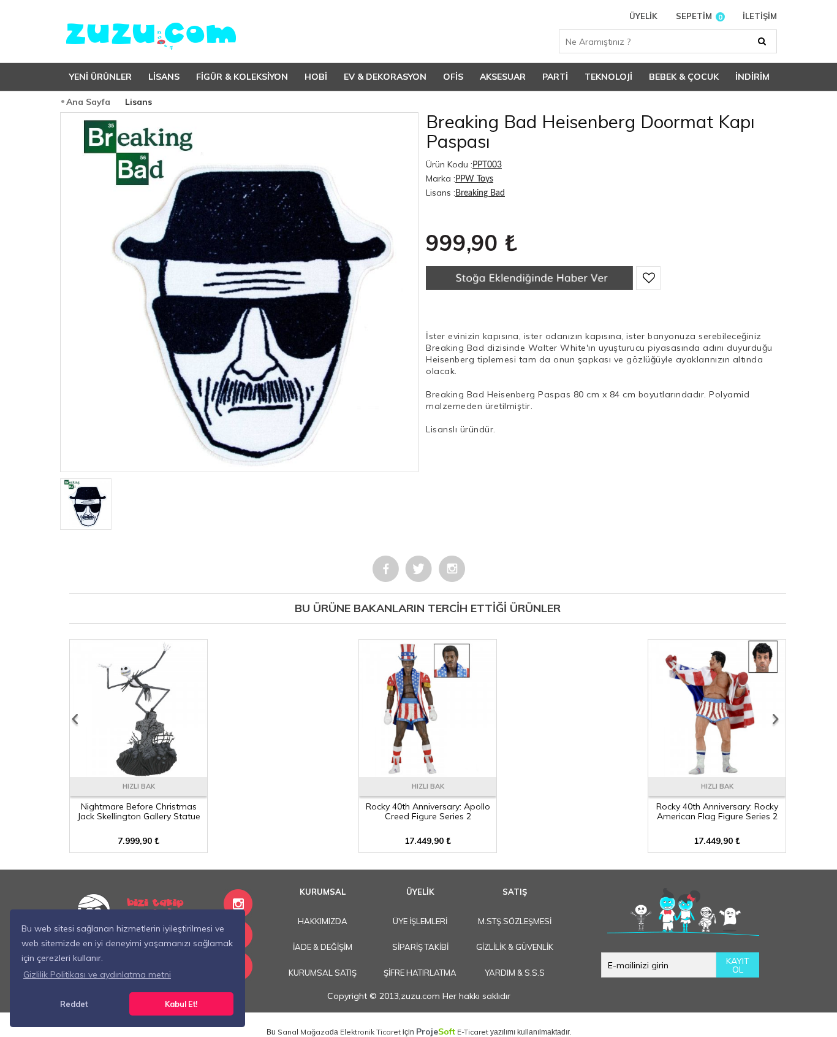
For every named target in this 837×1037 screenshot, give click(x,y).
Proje (435, 1031)
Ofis (453, 76)
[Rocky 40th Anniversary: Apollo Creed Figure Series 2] (427, 772)
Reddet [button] (74, 1004)
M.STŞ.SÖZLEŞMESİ (514, 921)
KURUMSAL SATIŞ (323, 973)
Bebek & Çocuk (684, 76)
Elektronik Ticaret (370, 1031)
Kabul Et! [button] (181, 1004)
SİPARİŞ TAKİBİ (420, 947)
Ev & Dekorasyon (385, 76)
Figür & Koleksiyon (242, 76)
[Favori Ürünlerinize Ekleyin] (648, 278)
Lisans (164, 76)
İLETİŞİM (760, 16)
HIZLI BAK (139, 786)
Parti (555, 76)
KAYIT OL (737, 965)
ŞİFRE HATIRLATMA (420, 973)
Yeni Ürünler (100, 76)
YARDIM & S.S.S (515, 973)
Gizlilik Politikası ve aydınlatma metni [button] (97, 974)
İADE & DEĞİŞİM (322, 947)
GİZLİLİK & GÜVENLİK (514, 947)
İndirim (752, 76)
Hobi (316, 76)
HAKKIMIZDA (322, 921)
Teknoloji (608, 76)
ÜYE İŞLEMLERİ (420, 921)
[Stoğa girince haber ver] (529, 287)
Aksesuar (503, 76)
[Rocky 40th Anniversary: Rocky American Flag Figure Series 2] (717, 772)
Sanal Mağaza (304, 1031)
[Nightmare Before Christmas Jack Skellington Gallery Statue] (138, 772)
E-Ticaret (472, 1031)
